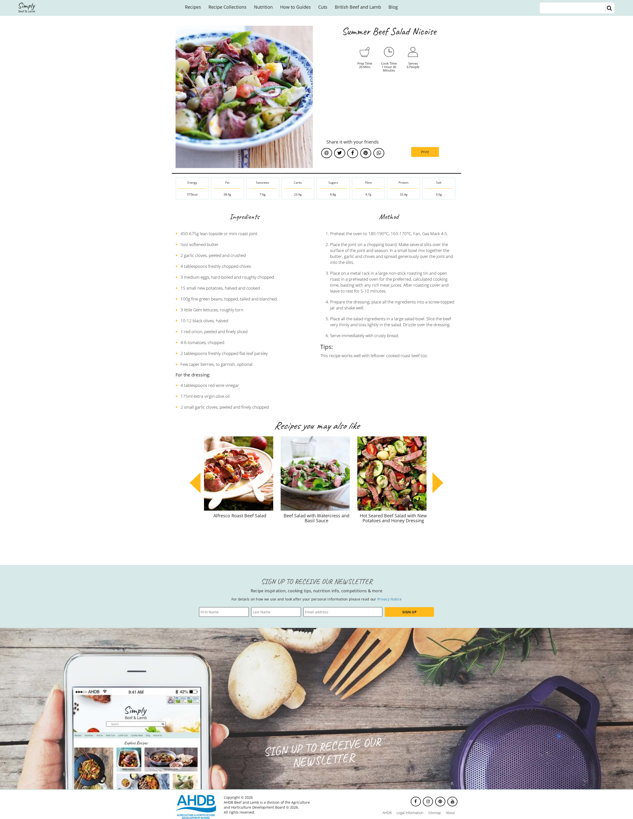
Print (425, 151)
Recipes (193, 7)
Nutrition (263, 7)
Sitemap (434, 812)
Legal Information (410, 812)
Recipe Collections (227, 7)
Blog (393, 7)
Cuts (322, 7)
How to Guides (295, 7)
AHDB (387, 812)
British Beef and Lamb (358, 7)
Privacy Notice (389, 599)
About (450, 812)
